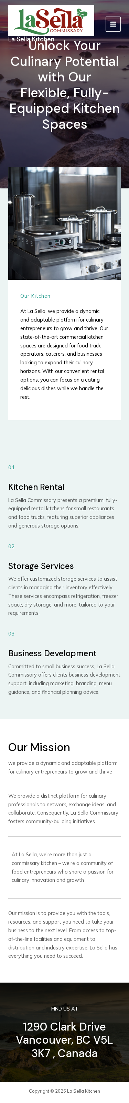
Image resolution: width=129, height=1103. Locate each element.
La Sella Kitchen (31, 39)
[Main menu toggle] (113, 24)
